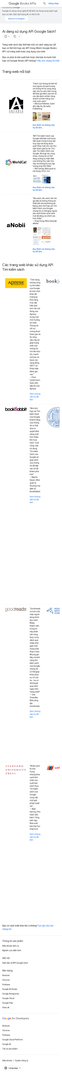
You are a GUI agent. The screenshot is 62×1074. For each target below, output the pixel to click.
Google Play (7, 1003)
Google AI (6, 1044)
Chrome (6, 980)
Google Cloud (8, 998)
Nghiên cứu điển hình (11, 950)
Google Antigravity (10, 994)
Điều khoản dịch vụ (10, 946)
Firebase (6, 984)
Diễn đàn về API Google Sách (15, 963)
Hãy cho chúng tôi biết (48, 60)
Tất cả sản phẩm (10, 1049)
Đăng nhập (54, 3)
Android (6, 975)
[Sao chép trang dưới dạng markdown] (14, 36)
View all (5, 1007)
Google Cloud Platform (12, 1039)
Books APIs (28, 3)
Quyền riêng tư (21, 1060)
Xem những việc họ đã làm (35, 397)
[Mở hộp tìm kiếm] (44, 3)
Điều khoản (7, 1060)
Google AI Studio (9, 989)
